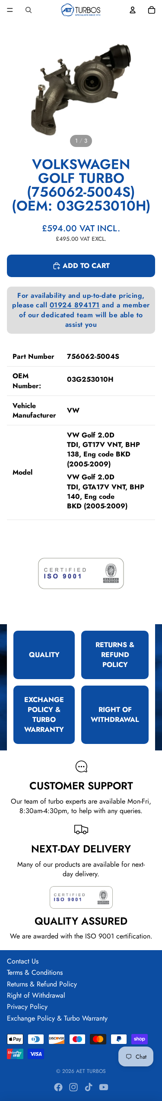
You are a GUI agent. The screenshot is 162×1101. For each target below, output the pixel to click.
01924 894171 (75, 305)
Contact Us (22, 961)
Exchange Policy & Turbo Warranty (57, 1018)
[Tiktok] (88, 1087)
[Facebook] (58, 1087)
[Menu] (10, 10)
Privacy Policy (27, 1007)
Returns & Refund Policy (42, 984)
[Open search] (28, 9)
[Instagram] (73, 1087)
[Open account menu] (132, 9)
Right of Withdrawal (36, 995)
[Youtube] (103, 1087)
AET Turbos (91, 1071)
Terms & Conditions (35, 972)
